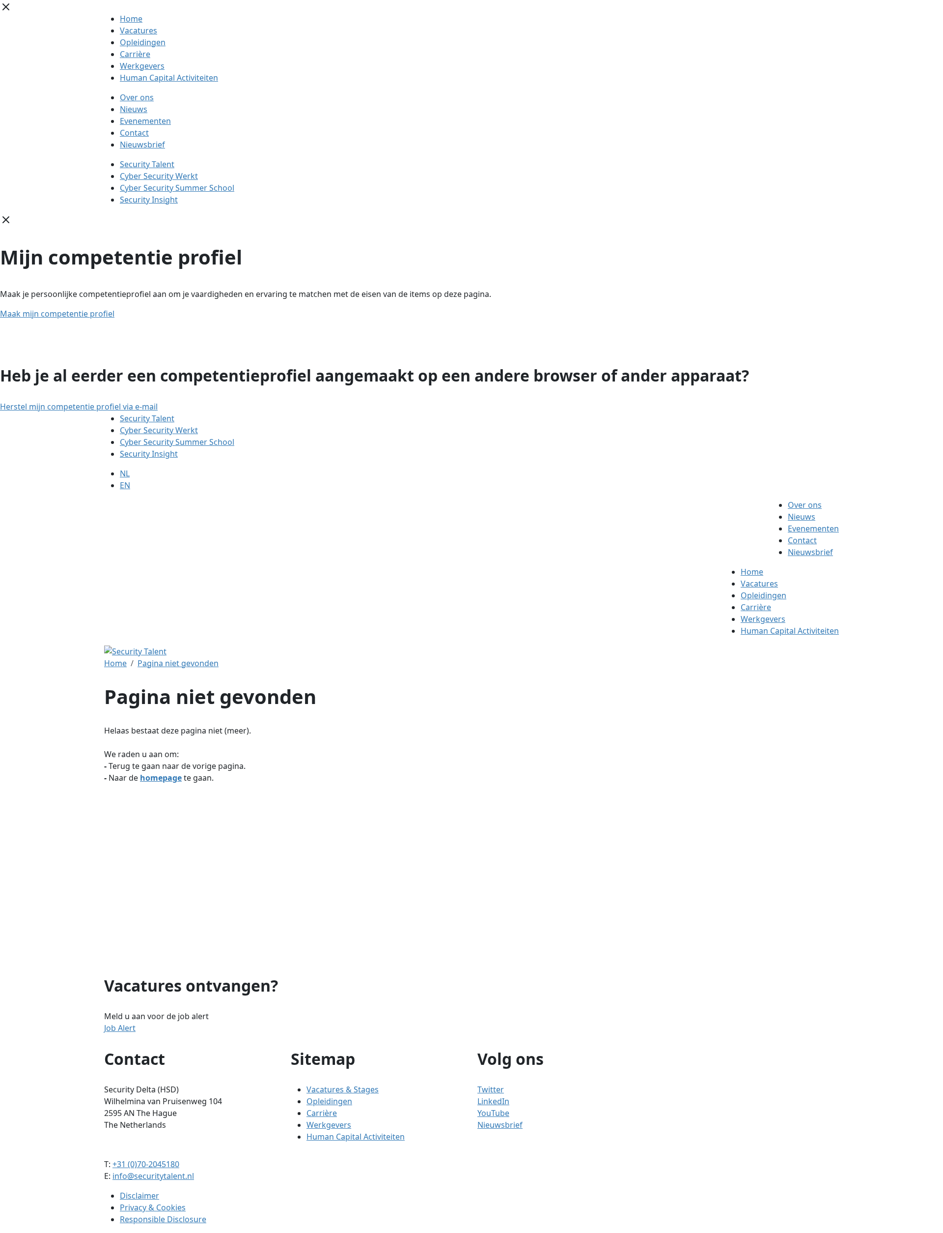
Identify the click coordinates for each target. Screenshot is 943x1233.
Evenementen (145, 121)
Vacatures (138, 30)
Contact (134, 132)
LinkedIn (493, 1101)
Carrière (135, 54)
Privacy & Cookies (153, 1207)
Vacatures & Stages (342, 1089)
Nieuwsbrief (142, 144)
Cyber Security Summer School (177, 187)
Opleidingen (143, 42)
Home (131, 18)
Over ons (137, 97)
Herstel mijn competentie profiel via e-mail (79, 406)
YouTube (493, 1113)
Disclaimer (139, 1195)
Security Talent (147, 164)
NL (125, 473)
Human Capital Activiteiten (169, 77)
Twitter (490, 1089)
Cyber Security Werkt (159, 176)
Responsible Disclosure (163, 1219)
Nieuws (133, 109)
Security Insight (149, 199)
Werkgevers (142, 65)
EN (125, 485)
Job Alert (120, 1028)
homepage (161, 777)
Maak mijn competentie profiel (57, 313)
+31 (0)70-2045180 (145, 1164)
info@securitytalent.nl (153, 1176)
